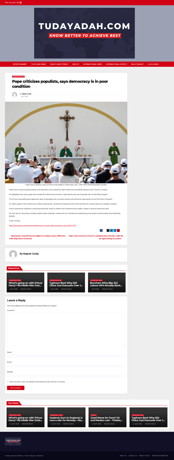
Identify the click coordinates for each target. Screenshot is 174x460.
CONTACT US (133, 455)
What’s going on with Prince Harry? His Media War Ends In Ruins (25, 285)
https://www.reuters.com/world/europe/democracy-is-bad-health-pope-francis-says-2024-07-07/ (42, 225)
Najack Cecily (26, 94)
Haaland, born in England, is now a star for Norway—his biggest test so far (66, 420)
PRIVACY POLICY (144, 455)
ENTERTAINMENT (20, 64)
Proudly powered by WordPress (14, 455)
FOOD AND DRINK (38, 64)
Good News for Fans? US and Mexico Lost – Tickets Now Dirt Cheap (105, 420)
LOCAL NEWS (153, 64)
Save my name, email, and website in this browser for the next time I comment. (37, 382)
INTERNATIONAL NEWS (92, 64)
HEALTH (75, 64)
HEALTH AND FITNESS (59, 64)
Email (9, 362)
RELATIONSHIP (137, 64)
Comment (11, 310)
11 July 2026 (14, 424)
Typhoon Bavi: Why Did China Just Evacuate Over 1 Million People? (65, 285)
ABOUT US (123, 455)
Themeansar (39, 455)
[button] (163, 64)
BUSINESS (93, 415)
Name (9, 352)
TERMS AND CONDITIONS (160, 455)
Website (10, 372)
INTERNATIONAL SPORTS (116, 64)
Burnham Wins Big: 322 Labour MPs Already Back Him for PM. (105, 285)
